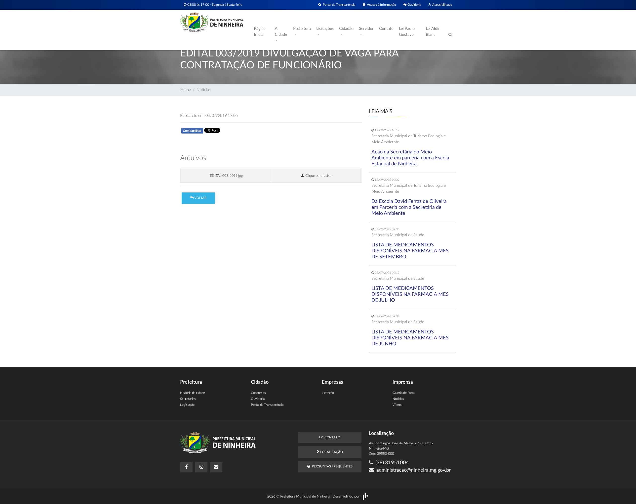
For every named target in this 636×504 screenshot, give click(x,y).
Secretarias (188, 399)
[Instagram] (201, 467)
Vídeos (397, 405)
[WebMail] (216, 467)
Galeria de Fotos (404, 393)
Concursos (258, 393)
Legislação (187, 405)
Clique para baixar (318, 176)
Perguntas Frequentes (331, 466)
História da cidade (192, 393)
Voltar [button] (200, 198)
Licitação (328, 393)
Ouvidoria (414, 4)
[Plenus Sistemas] (365, 496)
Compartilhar (192, 131)
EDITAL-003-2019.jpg (226, 176)
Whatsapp (239, 132)
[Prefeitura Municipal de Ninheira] (211, 22)
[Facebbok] (186, 467)
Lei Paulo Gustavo (407, 32)
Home (185, 90)
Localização (331, 452)
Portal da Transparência (338, 4)
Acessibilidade (442, 4)
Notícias (204, 90)
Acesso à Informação (380, 4)
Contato (386, 29)
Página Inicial (260, 32)
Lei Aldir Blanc (433, 32)
